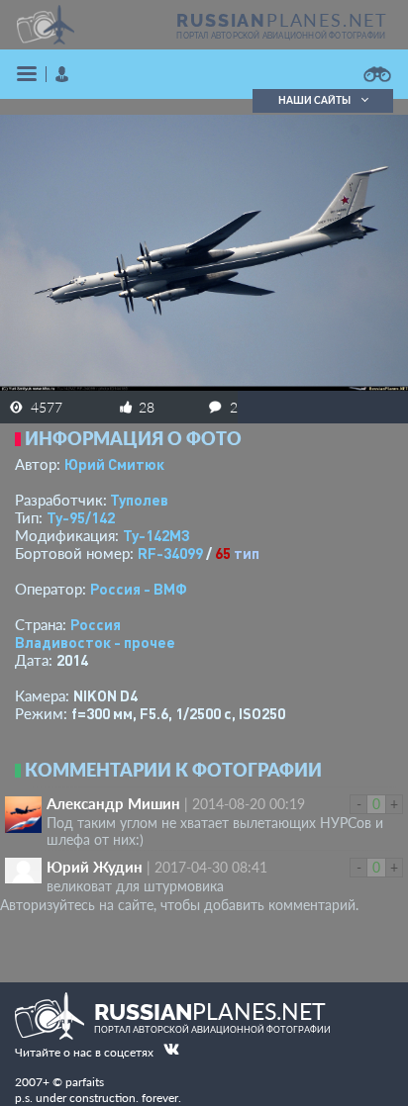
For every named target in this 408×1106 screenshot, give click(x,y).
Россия (95, 624)
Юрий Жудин (95, 867)
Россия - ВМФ (138, 589)
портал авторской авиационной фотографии (280, 36)
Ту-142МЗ (156, 535)
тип (246, 553)
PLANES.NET (282, 20)
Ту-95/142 (81, 517)
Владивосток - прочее (95, 642)
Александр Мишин (113, 803)
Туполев (139, 499)
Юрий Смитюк (114, 464)
